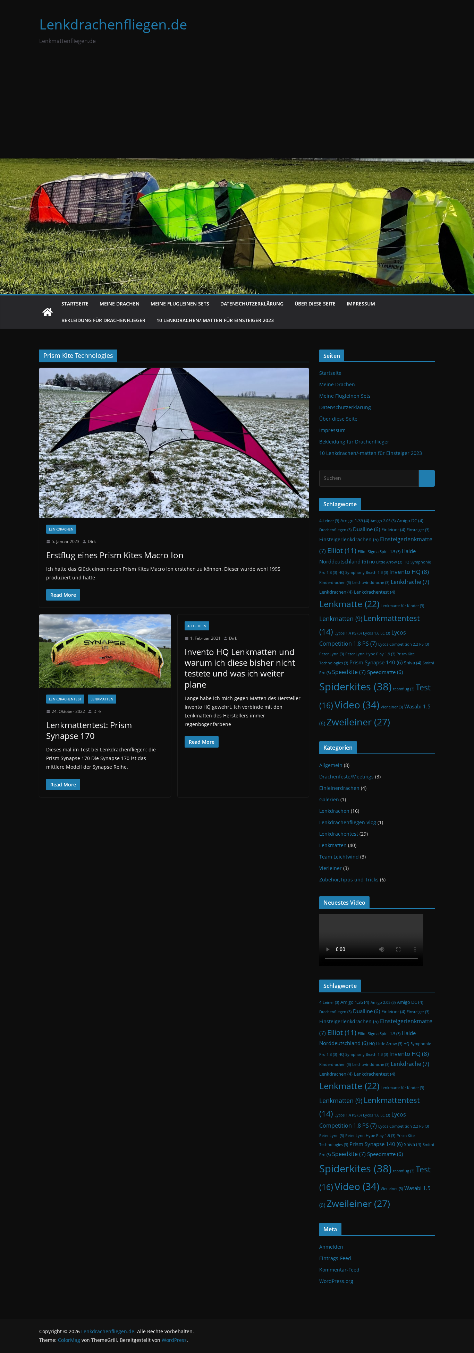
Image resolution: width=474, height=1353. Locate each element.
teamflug (403, 689)
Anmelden (331, 1246)
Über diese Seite (315, 303)
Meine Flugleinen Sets (180, 303)
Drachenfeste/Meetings (346, 776)
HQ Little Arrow (385, 562)
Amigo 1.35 (354, 521)
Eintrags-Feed (335, 1258)
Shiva (412, 663)
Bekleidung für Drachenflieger (103, 320)
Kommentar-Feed (339, 1269)
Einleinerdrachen (339, 788)
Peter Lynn (331, 654)
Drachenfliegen (335, 529)
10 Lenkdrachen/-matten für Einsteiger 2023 (215, 320)
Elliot (341, 550)
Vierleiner (392, 707)
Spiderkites (355, 686)
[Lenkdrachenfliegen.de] (47, 312)
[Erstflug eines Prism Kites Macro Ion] (174, 443)
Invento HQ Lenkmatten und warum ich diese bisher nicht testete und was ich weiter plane (240, 668)
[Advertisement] (237, 106)
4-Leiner (329, 520)
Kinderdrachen (335, 582)
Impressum (361, 303)
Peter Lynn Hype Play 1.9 (370, 654)
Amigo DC (410, 521)
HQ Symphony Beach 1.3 (363, 572)
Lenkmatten (102, 699)
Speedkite (349, 672)
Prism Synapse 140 (376, 662)
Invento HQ (409, 572)
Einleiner (393, 530)
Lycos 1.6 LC (376, 633)
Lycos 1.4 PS (348, 633)
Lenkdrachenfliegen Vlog (347, 822)
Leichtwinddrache (370, 582)
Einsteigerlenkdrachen (349, 539)
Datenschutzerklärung (251, 303)
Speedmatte (385, 672)
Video (357, 704)
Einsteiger (418, 529)
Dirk (92, 541)
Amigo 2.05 (383, 520)
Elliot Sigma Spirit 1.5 (379, 551)
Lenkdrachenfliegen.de (113, 24)
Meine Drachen (119, 303)
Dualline (366, 529)
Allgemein (196, 625)
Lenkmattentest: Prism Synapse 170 (89, 730)
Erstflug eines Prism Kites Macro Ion (115, 555)
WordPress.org (336, 1281)
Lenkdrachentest (65, 699)
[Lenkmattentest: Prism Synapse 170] (105, 651)
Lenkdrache (410, 582)
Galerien (329, 799)
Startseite (74, 303)
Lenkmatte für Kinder (402, 605)
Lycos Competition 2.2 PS (403, 644)
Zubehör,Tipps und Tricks (349, 879)
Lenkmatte (349, 604)
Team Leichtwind (339, 856)
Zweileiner (358, 721)
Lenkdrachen (61, 529)
